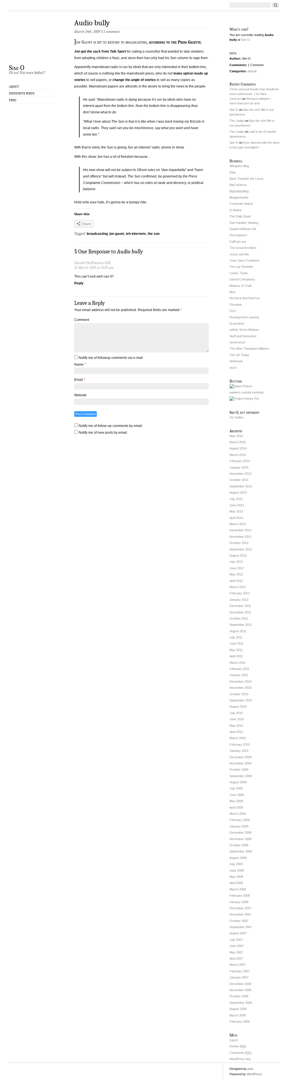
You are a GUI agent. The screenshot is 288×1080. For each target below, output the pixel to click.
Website (80, 395)
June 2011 (237, 643)
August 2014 (238, 448)
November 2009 (240, 763)
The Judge (237, 120)
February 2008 (240, 895)
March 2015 (238, 442)
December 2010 (240, 681)
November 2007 (240, 914)
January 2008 (239, 902)
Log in (234, 1040)
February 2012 (240, 593)
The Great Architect (243, 247)
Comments (240, 1052)
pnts (250, 1068)
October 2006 (239, 996)
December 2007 (240, 908)
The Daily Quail (240, 216)
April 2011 (236, 656)
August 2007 (238, 933)
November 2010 (240, 687)
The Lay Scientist (241, 266)
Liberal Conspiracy (242, 279)
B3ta (233, 172)
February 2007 (240, 971)
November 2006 (240, 990)
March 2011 (238, 662)
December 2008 (240, 832)
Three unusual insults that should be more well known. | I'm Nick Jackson (254, 93)
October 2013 (239, 480)
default (252, 71)
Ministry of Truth (241, 285)
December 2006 (240, 984)
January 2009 (239, 826)
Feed (12, 100)
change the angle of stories (134, 80)
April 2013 (236, 517)
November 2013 (240, 473)
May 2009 (236, 801)
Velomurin (236, 361)
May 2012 (236, 574)
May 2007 (236, 952)
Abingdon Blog (239, 166)
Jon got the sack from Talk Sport (100, 51)
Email (79, 380)
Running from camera (244, 317)
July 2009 (236, 788)
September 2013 (241, 486)
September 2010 (241, 700)
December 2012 (240, 530)
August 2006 (238, 1009)
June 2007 (237, 946)
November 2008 (240, 839)
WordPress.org (240, 1059)
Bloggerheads (239, 197)
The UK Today (239, 355)
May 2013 (236, 511)
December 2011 (240, 606)
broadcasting (97, 234)
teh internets (136, 234)
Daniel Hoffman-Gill (243, 229)
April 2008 (236, 883)
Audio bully (92, 23)
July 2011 (236, 637)
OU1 (233, 310)
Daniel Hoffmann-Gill (92, 262)
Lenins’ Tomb (239, 273)
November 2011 (240, 612)
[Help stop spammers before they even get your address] (244, 398)
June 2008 (237, 870)
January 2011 (239, 675)
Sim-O (16, 67)
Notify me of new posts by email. (103, 433)
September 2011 (241, 624)
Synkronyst (237, 342)
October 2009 (239, 769)
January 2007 (239, 977)
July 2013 (236, 499)
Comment (81, 320)
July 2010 (236, 713)
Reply (79, 283)
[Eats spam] (241, 386)
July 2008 (236, 864)
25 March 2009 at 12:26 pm (94, 268)
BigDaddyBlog (239, 191)
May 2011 (236, 650)
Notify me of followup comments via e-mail (111, 358)
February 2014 (240, 461)
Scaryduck (237, 323)
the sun (153, 234)
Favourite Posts (21, 93)
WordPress (254, 1074)
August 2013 (238, 492)
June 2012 (237, 568)
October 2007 (239, 920)
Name (80, 364)
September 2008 (241, 851)
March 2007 (238, 964)
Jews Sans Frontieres (245, 260)
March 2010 (238, 738)
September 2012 (241, 549)
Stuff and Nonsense (243, 336)
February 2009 (240, 820)
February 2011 (239, 668)
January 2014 (239, 467)
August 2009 (238, 782)
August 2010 (238, 706)
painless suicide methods (247, 392)
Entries (238, 1046)
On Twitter (237, 417)
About (14, 87)
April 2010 (236, 732)
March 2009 (238, 813)
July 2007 (236, 939)
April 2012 (236, 580)
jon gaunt (116, 234)
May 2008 (236, 876)
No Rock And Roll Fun (245, 298)
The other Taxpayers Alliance (249, 348)
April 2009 (236, 807)
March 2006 (238, 1015)
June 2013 (237, 505)
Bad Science (238, 184)
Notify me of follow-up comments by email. (111, 426)
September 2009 (241, 776)
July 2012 (236, 561)
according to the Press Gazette (175, 42)
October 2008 (239, 845)
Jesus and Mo (239, 254)
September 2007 (241, 927)
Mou (232, 292)
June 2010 (237, 719)
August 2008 (238, 858)
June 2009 (237, 794)
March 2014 (238, 454)
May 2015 (236, 436)
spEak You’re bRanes (244, 329)
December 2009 (240, 757)
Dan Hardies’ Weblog (244, 222)
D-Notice (236, 210)
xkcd (233, 367)
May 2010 (236, 725)
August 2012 (238, 555)
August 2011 (238, 631)
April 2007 (236, 958)
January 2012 (239, 599)
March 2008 (238, 889)
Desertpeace (238, 235)
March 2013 (238, 524)
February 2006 (240, 1021)
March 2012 (238, 587)
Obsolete (236, 304)
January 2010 (239, 750)
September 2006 (241, 1002)
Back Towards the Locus (247, 178)
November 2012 (240, 536)
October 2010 (239, 694)
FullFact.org (238, 241)
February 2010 (240, 744)
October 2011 (239, 618)
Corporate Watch (241, 203)
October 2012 (239, 542)
